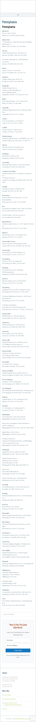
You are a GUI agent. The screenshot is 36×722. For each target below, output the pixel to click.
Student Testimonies (10, 699)
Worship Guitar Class (18, 6)
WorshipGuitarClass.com (23, 718)
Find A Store (7, 695)
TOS (5, 709)
